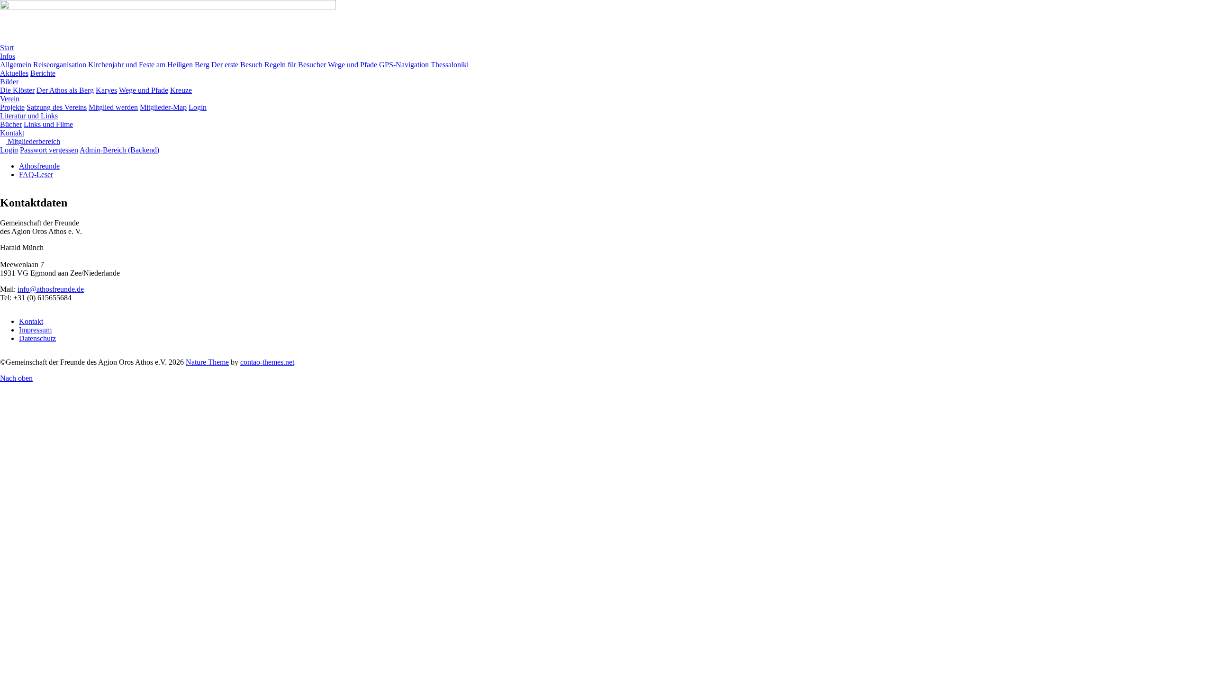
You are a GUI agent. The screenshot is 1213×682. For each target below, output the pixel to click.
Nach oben (16, 378)
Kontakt (31, 321)
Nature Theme (207, 362)
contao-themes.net (267, 362)
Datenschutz (37, 338)
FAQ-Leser (36, 174)
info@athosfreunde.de (51, 289)
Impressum (35, 330)
